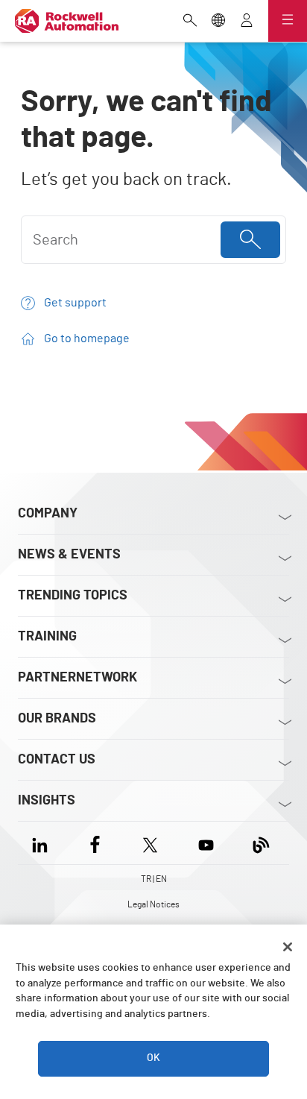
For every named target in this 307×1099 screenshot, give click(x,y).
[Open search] (190, 21)
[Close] (288, 947)
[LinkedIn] (43, 843)
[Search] (250, 239)
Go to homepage (87, 338)
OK (153, 1058)
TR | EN (154, 879)
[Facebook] (95, 843)
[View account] (246, 21)
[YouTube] (206, 843)
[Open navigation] (287, 21)
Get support (75, 303)
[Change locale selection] (218, 21)
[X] (150, 843)
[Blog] (261, 843)
